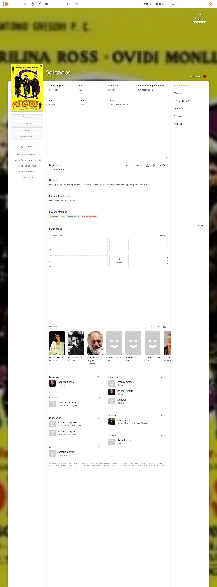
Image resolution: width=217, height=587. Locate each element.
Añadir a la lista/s (27, 171)
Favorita (27, 123)
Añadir (73, 200)
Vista (27, 130)
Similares (179, 116)
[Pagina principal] (6, 6)
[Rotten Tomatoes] (90, 218)
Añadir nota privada (27, 166)
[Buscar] (210, 4)
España (52, 104)
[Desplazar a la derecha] (158, 326)
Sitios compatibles (133, 165)
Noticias (178, 108)
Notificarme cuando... (27, 155)
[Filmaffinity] (55, 218)
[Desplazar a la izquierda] (152, 326)
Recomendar (27, 177)
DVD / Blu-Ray (181, 101)
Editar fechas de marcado (28, 160)
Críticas (178, 123)
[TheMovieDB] (74, 218)
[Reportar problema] (147, 165)
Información (180, 85)
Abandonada (27, 136)
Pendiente (27, 117)
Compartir (29, 146)
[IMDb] (64, 218)
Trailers (178, 93)
